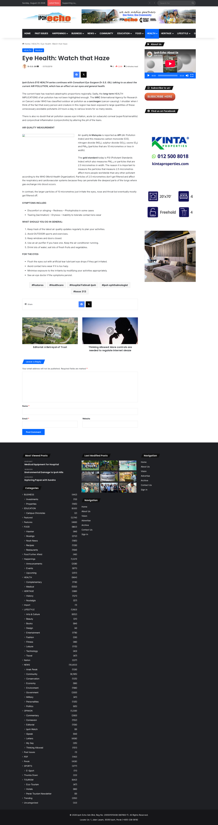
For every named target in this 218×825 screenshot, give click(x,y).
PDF (26, 757)
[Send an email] (38, 66)
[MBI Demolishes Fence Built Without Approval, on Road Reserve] (109, 466)
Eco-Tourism (32, 784)
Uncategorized (31, 803)
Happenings (29, 559)
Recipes (30, 545)
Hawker (30, 531)
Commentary (32, 715)
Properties (31, 504)
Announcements (34, 563)
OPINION (198, 33)
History (29, 596)
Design (29, 628)
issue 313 (80, 291)
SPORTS (28, 766)
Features (38, 285)
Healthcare (57, 285)
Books (29, 623)
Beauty (29, 619)
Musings (30, 536)
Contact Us (87, 530)
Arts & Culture (33, 614)
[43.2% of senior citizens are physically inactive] (127, 476)
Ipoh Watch (32, 729)
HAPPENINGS (59, 33)
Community (31, 674)
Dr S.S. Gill (32, 66)
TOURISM (28, 780)
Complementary (34, 582)
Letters (29, 738)
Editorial (30, 724)
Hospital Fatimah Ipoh (83, 285)
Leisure (29, 646)
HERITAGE (166, 33)
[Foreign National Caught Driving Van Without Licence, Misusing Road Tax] (109, 476)
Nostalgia (31, 600)
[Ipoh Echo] (49, 17)
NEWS (90, 33)
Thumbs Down (31, 775)
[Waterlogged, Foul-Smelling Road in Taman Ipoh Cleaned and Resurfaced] (90, 476)
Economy (31, 683)
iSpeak (29, 734)
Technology (32, 651)
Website (86, 418)
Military (29, 697)
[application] (170, 63)
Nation (27, 660)
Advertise (86, 520)
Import (27, 605)
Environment (32, 688)
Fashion (30, 637)
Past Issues (41, 33)
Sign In (85, 534)
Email (25, 418)
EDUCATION (123, 33)
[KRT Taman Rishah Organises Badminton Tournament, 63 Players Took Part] (127, 466)
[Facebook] (76, 75)
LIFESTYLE (182, 33)
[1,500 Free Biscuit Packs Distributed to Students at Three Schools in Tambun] (127, 488)
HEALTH (151, 33)
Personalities (32, 701)
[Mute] (187, 75)
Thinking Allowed (34, 747)
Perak (27, 761)
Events (29, 568)
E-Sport (30, 770)
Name (25, 406)
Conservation (32, 678)
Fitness (29, 642)
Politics (29, 706)
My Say (30, 743)
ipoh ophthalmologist (115, 285)
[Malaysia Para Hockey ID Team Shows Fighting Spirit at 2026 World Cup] (90, 466)
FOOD (138, 33)
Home (27, 33)
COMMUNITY (106, 33)
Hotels (29, 789)
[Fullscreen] (191, 75)
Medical (38, 50)
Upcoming (31, 573)
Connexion (31, 720)
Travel (29, 655)
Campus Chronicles (35, 513)
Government (32, 692)
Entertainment (33, 632)
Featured (28, 517)
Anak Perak (32, 669)
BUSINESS (76, 33)
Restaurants (32, 550)
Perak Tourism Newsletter (38, 793)
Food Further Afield (33, 554)
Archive (85, 525)
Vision (84, 516)
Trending (28, 798)
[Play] (148, 75)
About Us (86, 511)
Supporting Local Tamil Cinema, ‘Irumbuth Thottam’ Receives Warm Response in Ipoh (101, 3)
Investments (32, 499)
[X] (84, 75)
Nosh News (32, 540)
